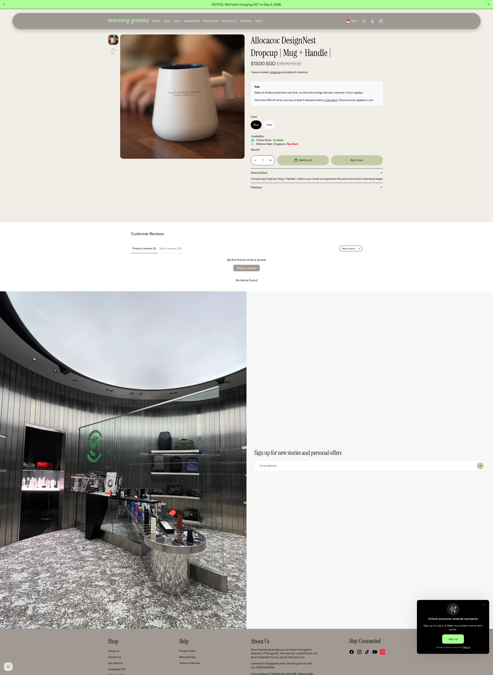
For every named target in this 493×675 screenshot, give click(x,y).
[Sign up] (480, 465)
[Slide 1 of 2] (113, 40)
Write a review (246, 268)
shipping (275, 72)
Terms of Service (189, 663)
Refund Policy (187, 657)
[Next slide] (489, 4)
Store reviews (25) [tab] (170, 248)
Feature (256, 187)
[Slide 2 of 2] (113, 51)
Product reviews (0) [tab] (144, 248)
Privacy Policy (187, 651)
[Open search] (364, 21)
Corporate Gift (116, 669)
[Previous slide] (4, 4)
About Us (113, 651)
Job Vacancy (115, 663)
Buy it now (357, 160)
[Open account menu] (372, 21)
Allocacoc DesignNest (283, 40)
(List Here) (330, 100)
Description (259, 173)
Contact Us (114, 657)
